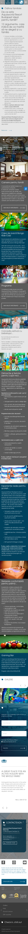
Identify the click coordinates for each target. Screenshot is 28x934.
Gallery (5, 905)
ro (1, 2)
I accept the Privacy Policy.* (9, 740)
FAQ (4, 908)
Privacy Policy (5, 743)
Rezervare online (10, 843)
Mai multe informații (11, 305)
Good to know (8, 911)
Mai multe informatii (11, 208)
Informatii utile (7, 881)
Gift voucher (7, 914)
